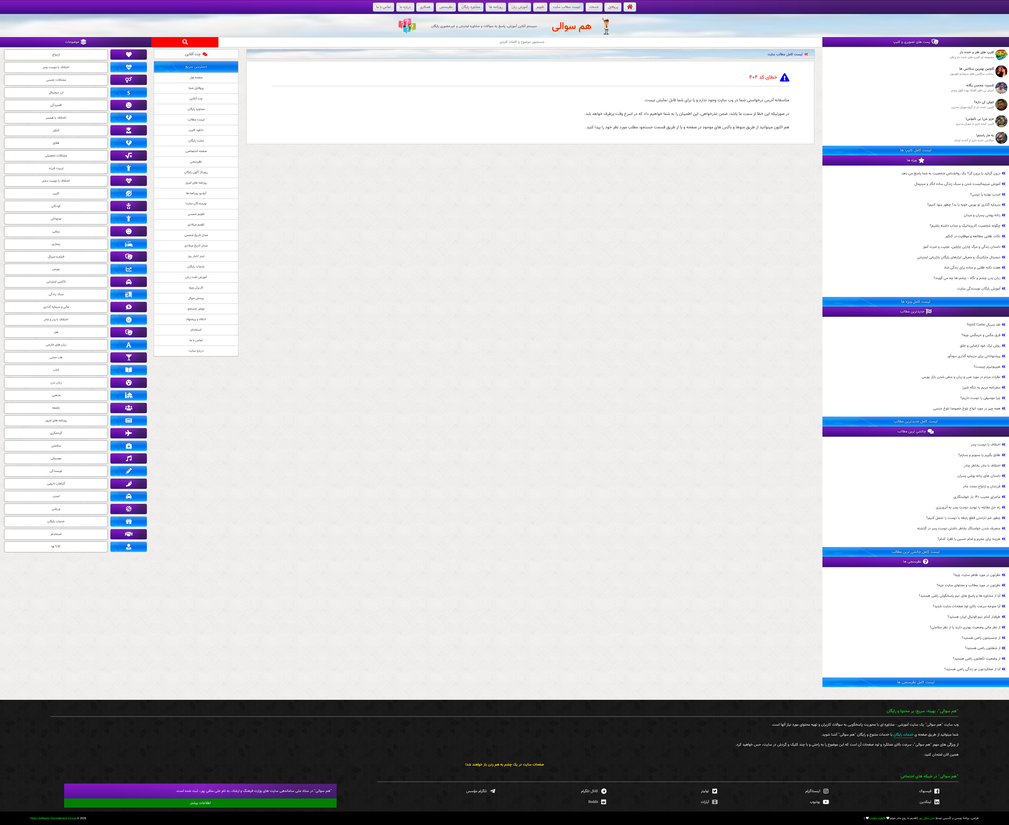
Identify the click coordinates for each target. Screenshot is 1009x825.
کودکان (56, 206)
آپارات (705, 802)
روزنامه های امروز (196, 182)
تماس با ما (196, 340)
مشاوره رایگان (196, 109)
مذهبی (56, 395)
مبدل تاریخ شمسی (196, 235)
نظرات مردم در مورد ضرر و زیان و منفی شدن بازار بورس (961, 377)
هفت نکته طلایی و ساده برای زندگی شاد (972, 268)
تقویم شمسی (196, 214)
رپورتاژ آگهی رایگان (196, 172)
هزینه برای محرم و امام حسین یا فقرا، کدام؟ (969, 539)
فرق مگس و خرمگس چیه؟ (981, 335)
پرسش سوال (196, 298)
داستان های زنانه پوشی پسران (978, 476)
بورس (56, 269)
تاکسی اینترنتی (56, 281)
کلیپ (56, 193)
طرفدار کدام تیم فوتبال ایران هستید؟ (974, 617)
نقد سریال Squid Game (983, 324)
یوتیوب (815, 802)
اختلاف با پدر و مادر (56, 319)
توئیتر (705, 791)
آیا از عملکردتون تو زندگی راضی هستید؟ (972, 669)
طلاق (56, 143)
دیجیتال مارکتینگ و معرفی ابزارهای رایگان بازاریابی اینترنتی (958, 257)
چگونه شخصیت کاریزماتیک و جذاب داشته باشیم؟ (965, 226)
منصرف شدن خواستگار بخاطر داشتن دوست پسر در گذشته (958, 528)
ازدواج (56, 54)
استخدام (196, 329)
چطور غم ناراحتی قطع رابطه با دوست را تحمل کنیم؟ (963, 518)
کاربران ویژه (196, 287)
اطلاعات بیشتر (200, 803)
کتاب (56, 370)
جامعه (56, 408)
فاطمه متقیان (877, 818)
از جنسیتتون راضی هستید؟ (981, 638)
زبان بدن (56, 382)
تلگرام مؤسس (476, 791)
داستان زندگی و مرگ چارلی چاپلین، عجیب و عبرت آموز (961, 247)
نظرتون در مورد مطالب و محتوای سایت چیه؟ (968, 585)
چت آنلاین (193, 54)
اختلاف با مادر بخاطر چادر (982, 465)
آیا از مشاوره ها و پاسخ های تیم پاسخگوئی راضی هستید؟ (959, 596)
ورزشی (56, 509)
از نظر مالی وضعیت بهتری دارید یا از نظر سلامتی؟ (965, 627)
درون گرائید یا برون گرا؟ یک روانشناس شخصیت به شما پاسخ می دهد (951, 173)
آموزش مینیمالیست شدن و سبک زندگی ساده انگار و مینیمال (760, 54)
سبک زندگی (56, 294)
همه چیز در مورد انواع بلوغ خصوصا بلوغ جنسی (966, 408)
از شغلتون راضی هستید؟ (982, 648)
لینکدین (925, 802)
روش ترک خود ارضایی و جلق (980, 345)
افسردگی (56, 105)
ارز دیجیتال (56, 92)
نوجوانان (56, 218)
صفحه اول (196, 77)
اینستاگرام (812, 791)
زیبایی (56, 231)
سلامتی (56, 445)
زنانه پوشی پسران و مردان (982, 215)
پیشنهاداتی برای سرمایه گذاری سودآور (973, 356)
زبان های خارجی (56, 344)
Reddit (593, 802)
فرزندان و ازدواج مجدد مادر (981, 486)
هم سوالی (571, 26)
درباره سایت (196, 350)
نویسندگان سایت (196, 203)
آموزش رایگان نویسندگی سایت (978, 288)
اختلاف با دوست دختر (56, 181)
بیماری (56, 244)
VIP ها (56, 546)
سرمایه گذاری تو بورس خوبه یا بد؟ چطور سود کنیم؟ (963, 205)
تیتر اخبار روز (196, 256)
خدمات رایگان (196, 266)
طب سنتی (56, 357)
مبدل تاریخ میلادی (196, 245)
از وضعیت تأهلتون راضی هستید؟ (976, 659)
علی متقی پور (927, 818)
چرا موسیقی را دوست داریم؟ (980, 398)
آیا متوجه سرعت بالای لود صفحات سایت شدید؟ (966, 606)
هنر (56, 332)
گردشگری (56, 433)
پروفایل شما (196, 88)
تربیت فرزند (56, 168)
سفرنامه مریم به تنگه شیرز (981, 387)
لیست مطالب (196, 119)
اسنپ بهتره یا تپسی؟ (985, 194)
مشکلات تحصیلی (56, 155)
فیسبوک (925, 791)
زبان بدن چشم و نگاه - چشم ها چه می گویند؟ (967, 278)
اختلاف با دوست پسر (985, 444)
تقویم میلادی (196, 224)
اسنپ (56, 496)
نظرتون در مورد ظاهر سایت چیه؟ (976, 575)
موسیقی (56, 458)
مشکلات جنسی (56, 80)
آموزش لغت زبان (196, 277)
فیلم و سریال (56, 256)
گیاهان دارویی (56, 483)
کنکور (56, 130)
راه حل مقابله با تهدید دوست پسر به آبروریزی (968, 507)
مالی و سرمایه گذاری (56, 307)
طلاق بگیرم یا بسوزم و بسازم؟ (979, 455)
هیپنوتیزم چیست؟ (987, 367)
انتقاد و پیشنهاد (196, 319)
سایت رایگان (196, 140)
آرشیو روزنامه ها (196, 193)
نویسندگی (56, 471)
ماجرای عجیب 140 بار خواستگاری (977, 497)
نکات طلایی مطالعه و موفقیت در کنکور (972, 236)
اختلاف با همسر (56, 117)
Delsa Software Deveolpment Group (53, 818)
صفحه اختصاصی (196, 151)
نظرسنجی (196, 161)
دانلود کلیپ (196, 130)
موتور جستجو (196, 308)
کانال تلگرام (589, 791)
